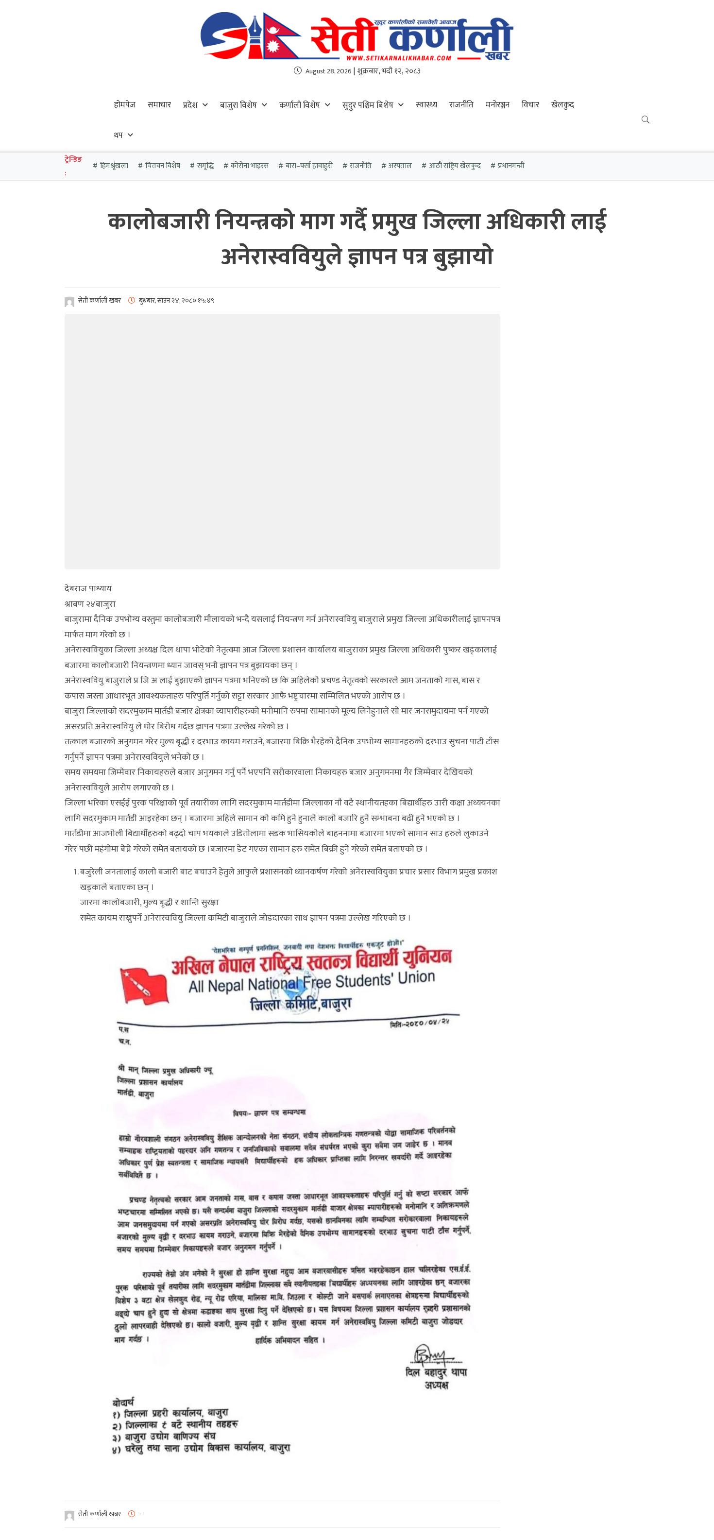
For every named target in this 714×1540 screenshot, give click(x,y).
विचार (530, 105)
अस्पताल (400, 166)
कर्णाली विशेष (299, 105)
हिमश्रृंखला (114, 166)
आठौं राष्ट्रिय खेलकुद (455, 166)
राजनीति (461, 105)
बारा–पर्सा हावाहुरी (309, 166)
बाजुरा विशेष (238, 105)
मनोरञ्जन (498, 105)
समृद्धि (205, 166)
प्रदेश (190, 105)
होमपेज (125, 105)
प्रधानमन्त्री (511, 166)
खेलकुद (562, 105)
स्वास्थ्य (426, 105)
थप (118, 135)
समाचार (159, 105)
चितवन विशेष (162, 166)
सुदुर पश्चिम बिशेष (367, 105)
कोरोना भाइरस (250, 166)
